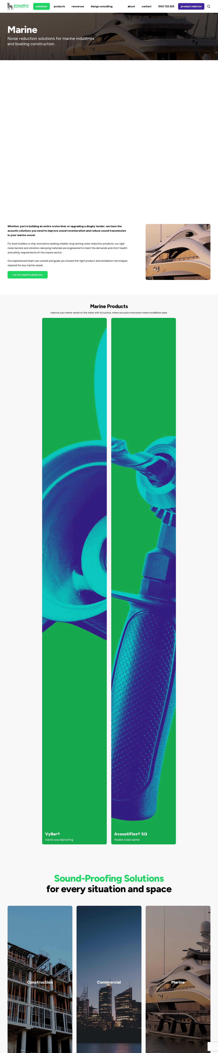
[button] (28, 274)
